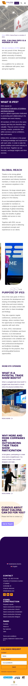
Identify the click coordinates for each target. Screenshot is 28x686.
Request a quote (8, 604)
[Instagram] (4, 594)
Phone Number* (6, 659)
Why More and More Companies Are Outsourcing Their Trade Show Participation (13, 443)
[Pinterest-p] (11, 594)
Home (3, 35)
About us (6, 626)
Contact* (4, 652)
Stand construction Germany (12, 614)
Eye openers (7, 629)
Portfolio (5, 624)
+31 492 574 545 (13, 578)
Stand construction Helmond (12, 607)
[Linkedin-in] (8, 594)
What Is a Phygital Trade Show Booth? (12, 375)
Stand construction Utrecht (11, 609)
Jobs (4, 631)
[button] (25, 3)
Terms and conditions (9, 636)
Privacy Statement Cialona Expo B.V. (13, 639)
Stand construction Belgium (11, 617)
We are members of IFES (11, 48)
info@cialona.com (8, 591)
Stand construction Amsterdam (12, 612)
